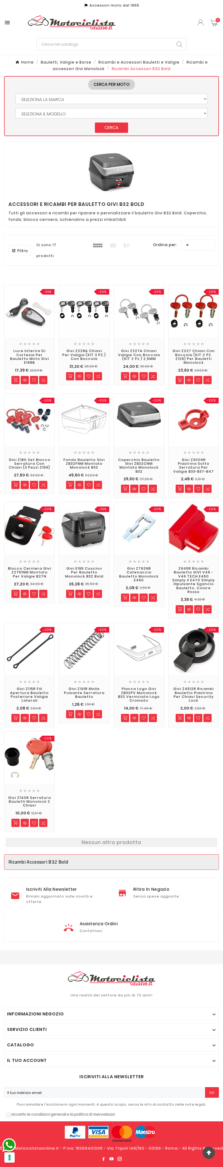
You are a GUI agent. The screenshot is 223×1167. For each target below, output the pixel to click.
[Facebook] (103, 1159)
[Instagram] (120, 1159)
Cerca (111, 127)
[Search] (179, 44)
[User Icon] (201, 22)
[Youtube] (111, 1159)
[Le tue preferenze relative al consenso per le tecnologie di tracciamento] (9, 1157)
